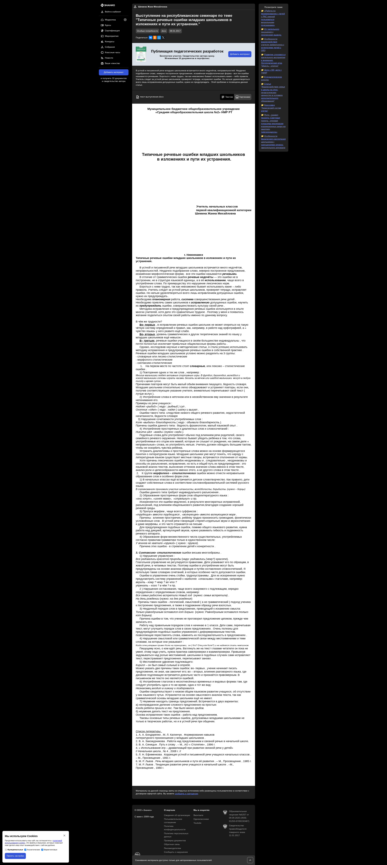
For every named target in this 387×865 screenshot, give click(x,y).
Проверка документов (175, 840)
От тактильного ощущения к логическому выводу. (271, 32)
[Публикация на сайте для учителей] (141, 54)
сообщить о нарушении (186, 794)
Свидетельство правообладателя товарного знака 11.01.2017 (238, 830)
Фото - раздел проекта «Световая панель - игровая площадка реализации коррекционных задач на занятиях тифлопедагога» (273, 123)
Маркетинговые (50, 850)
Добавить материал (113, 72)
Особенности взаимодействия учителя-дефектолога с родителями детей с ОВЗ (272, 45)
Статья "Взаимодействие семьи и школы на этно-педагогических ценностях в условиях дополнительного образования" (273, 92)
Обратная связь (172, 844)
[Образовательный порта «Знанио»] (107, 6)
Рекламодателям (172, 848)
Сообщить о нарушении (176, 852)
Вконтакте (198, 815)
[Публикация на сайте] (126, 20)
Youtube (197, 823)
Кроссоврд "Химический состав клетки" (271, 108)
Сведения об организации (177, 815)
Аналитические (33, 850)
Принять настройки (15, 856)
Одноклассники (201, 819)
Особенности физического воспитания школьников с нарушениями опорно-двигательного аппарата (273, 142)
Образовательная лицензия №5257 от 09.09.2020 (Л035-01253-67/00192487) (239, 816)
